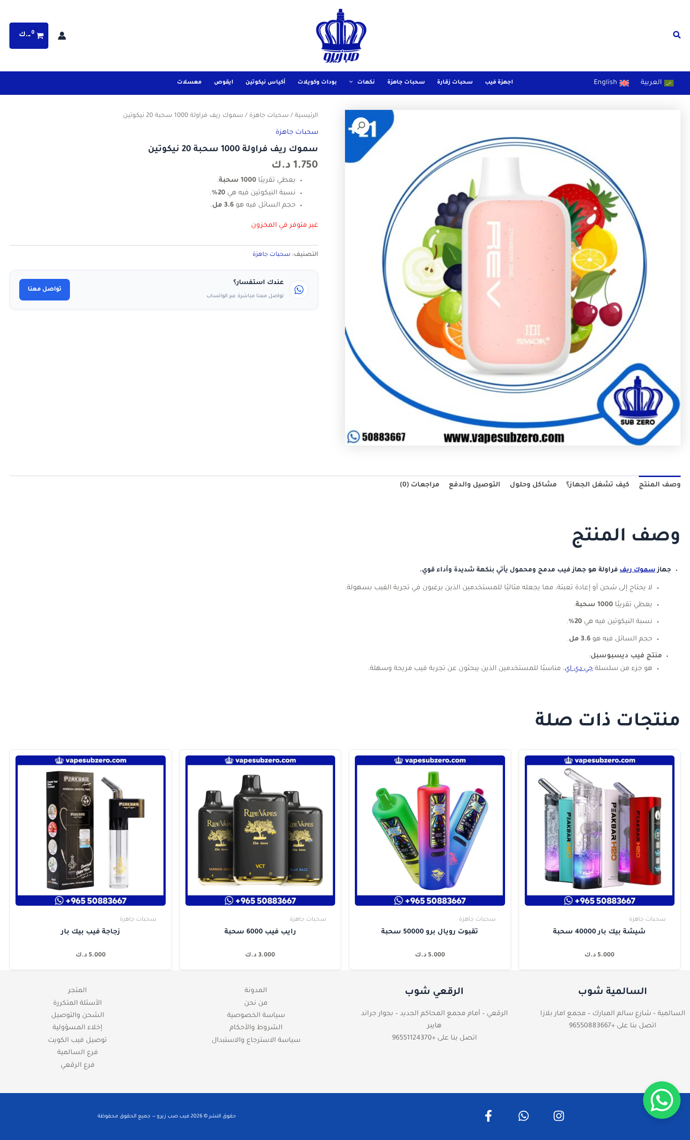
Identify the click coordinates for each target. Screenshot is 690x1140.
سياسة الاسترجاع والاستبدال (256, 1041)
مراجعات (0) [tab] (419, 485)
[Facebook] (488, 1116)
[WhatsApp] (523, 1116)
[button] (676, 37)
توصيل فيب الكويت (77, 1041)
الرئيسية (306, 116)
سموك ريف (637, 570)
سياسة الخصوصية (256, 1016)
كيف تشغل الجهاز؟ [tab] (597, 485)
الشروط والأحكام (256, 1028)
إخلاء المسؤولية (77, 1028)
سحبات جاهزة (269, 116)
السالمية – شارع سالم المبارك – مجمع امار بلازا (612, 1014)
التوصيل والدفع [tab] (474, 485)
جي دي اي (579, 669)
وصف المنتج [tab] (660, 485)
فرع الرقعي (78, 1066)
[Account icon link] (62, 35)
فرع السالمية (77, 1053)
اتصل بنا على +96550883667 (612, 1026)
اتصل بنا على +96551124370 (434, 1038)
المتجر (77, 991)
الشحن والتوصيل (77, 1016)
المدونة (256, 991)
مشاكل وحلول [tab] (533, 485)
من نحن (256, 1004)
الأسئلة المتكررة (77, 1004)
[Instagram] (559, 1116)
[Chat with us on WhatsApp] (662, 1100)
